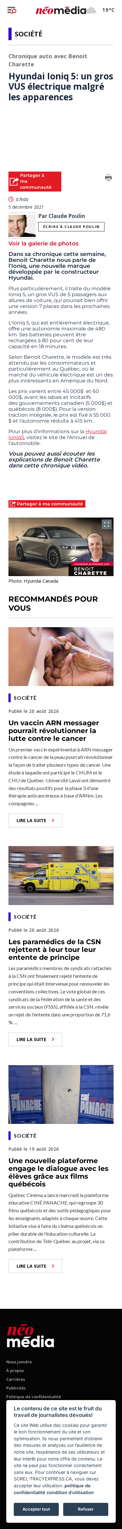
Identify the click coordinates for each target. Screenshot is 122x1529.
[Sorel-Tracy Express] (30, 1334)
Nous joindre (19, 1362)
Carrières (15, 1379)
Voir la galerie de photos (43, 243)
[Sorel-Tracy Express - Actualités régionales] (61, 10)
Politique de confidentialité (33, 1396)
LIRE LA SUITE (31, 820)
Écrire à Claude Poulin (71, 226)
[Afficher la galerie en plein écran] (107, 524)
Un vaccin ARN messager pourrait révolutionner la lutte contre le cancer (53, 731)
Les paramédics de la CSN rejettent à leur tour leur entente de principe (54, 950)
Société (28, 33)
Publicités (16, 1388)
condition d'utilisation (70, 1492)
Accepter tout (36, 1509)
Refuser (86, 1509)
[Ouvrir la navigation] (12, 10)
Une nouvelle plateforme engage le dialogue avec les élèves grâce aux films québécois (58, 1173)
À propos (15, 1370)
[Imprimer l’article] (109, 179)
